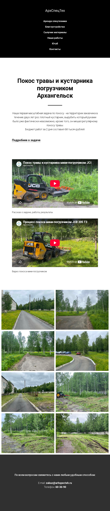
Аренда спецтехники (55, 21)
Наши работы (55, 38)
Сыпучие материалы (55, 32)
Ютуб (55, 43)
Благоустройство (55, 26)
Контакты (55, 49)
